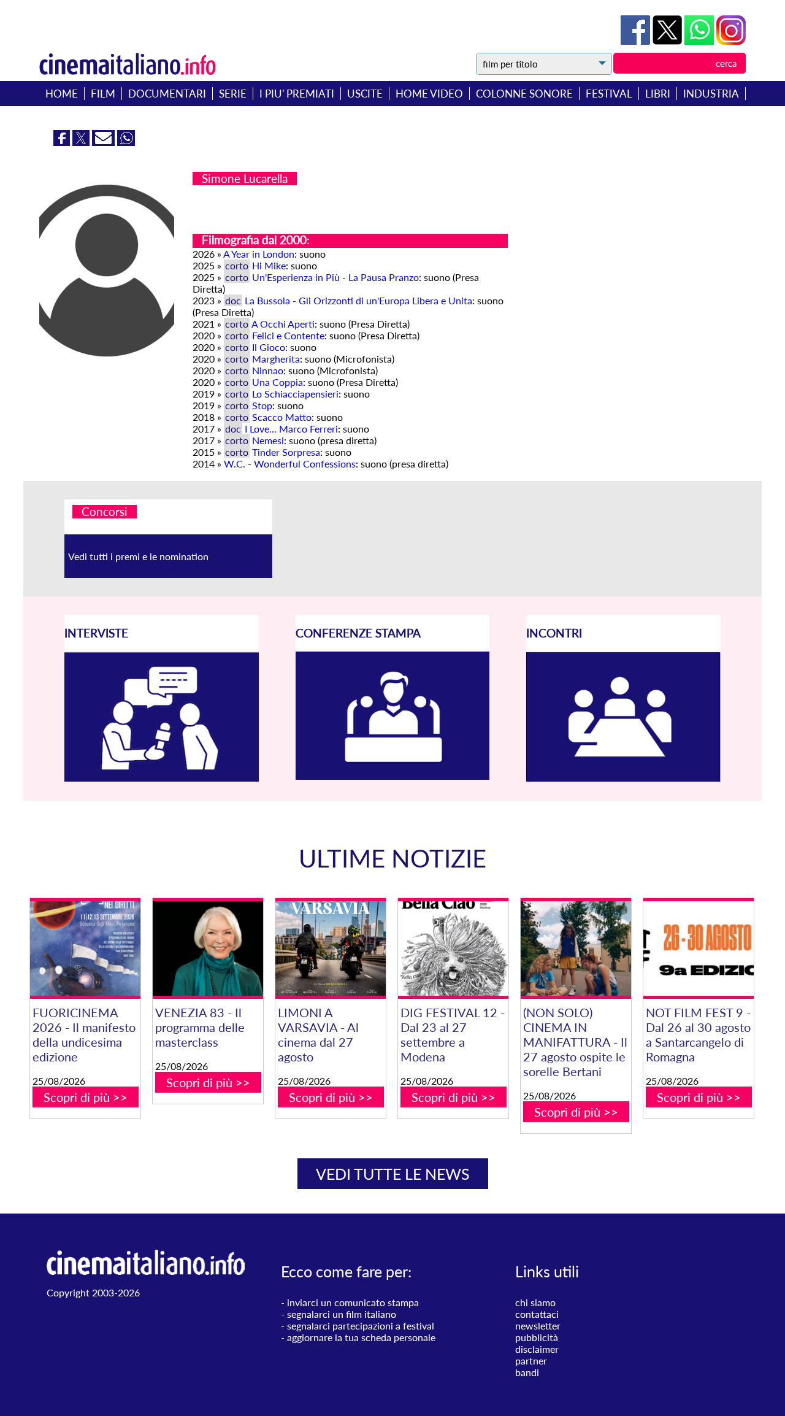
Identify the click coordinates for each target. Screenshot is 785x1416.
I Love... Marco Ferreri (291, 428)
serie (233, 93)
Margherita (276, 358)
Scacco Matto (282, 417)
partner (531, 1360)
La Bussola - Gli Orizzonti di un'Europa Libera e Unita (358, 300)
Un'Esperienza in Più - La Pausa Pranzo (335, 277)
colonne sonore (524, 93)
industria (711, 93)
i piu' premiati (296, 93)
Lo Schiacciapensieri (295, 393)
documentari (167, 93)
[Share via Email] (104, 142)
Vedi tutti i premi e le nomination (138, 556)
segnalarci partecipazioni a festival (360, 1325)
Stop (262, 405)
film (103, 93)
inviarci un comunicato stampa (353, 1302)
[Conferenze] (393, 776)
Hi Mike (269, 265)
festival (609, 93)
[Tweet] (668, 41)
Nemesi (268, 440)
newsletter (538, 1325)
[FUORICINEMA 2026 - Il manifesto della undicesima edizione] (85, 948)
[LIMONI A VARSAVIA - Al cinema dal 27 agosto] (330, 948)
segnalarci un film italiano (341, 1314)
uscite (365, 93)
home (61, 93)
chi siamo (535, 1302)
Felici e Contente (288, 335)
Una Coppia (277, 382)
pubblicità (536, 1337)
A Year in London (258, 254)
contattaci (537, 1314)
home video (429, 93)
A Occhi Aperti (283, 323)
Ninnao (267, 370)
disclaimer (537, 1349)
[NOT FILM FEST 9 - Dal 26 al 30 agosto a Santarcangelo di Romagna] (698, 948)
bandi (527, 1372)
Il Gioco (268, 347)
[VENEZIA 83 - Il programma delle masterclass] (208, 948)
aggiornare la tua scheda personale (361, 1337)
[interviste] (161, 777)
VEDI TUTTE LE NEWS (393, 1173)
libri (657, 93)
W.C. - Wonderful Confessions (290, 463)
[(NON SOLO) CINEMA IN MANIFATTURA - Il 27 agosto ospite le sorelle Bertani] (576, 948)
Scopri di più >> (86, 1097)
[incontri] (623, 778)
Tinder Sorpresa (286, 452)
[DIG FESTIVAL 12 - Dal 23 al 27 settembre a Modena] (453, 948)
